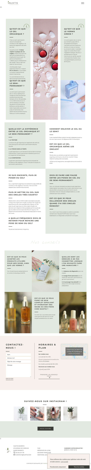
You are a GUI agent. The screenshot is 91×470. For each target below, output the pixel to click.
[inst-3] (54, 414)
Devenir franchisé (44, 452)
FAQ (38, 448)
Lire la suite (64, 462)
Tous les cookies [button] (79, 467)
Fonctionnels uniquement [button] (58, 467)
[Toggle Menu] (82, 3)
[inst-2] (37, 414)
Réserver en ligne (43, 450)
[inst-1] (21, 414)
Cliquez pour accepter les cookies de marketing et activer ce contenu (74, 351)
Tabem (45, 463)
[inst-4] (70, 414)
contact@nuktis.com (23, 455)
